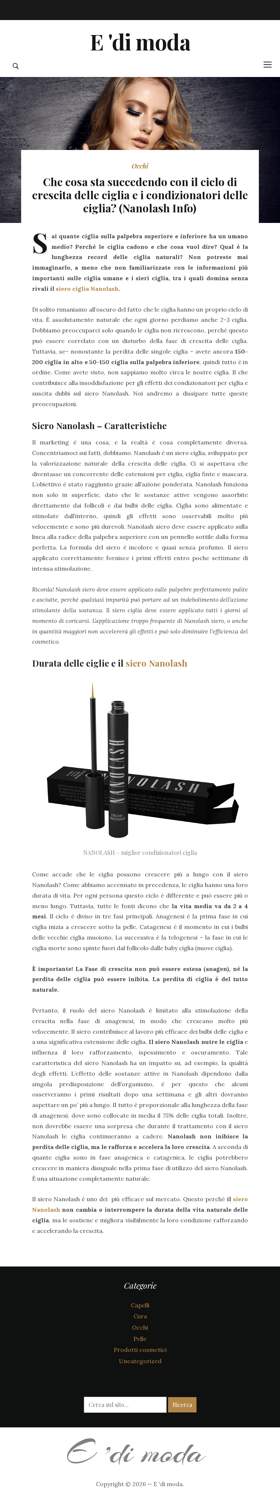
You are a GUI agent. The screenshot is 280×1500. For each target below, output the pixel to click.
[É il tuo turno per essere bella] (140, 1449)
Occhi (140, 166)
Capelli (140, 1305)
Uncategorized (140, 1361)
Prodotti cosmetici (140, 1349)
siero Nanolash (156, 663)
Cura (140, 1316)
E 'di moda (140, 41)
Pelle (140, 1338)
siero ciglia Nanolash (87, 288)
